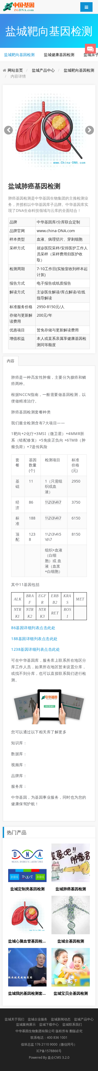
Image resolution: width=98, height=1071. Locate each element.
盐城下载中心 (49, 1024)
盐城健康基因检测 (59, 54)
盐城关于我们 (14, 1019)
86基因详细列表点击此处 (33, 627)
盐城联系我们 (72, 1024)
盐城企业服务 (37, 1019)
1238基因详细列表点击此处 (35, 649)
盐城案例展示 (26, 1024)
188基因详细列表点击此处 (34, 638)
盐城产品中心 (43, 70)
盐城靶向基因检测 (19, 54)
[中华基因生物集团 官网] (18, 6)
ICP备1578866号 (49, 1051)
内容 (10, 360)
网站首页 (15, 70)
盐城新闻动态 (61, 1019)
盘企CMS (49, 1057)
